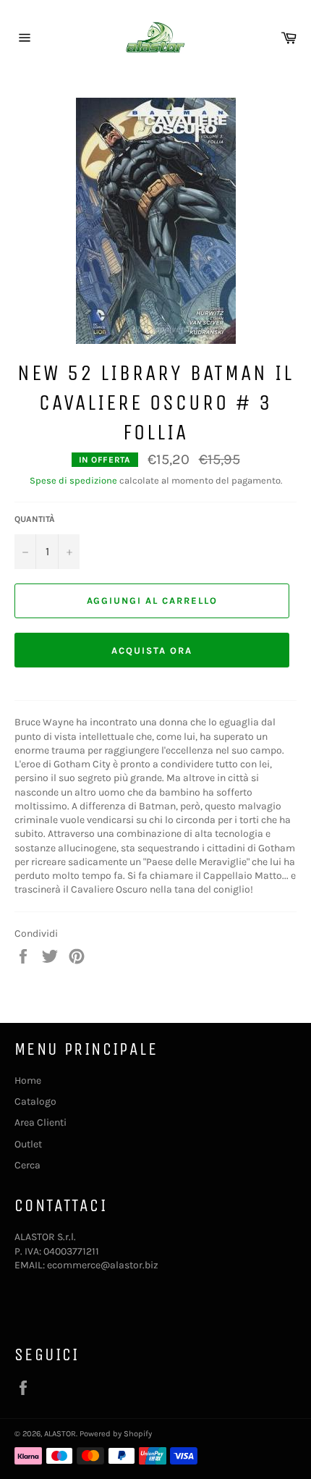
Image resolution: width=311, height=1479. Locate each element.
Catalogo (35, 1101)
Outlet (28, 1144)
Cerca (27, 1165)
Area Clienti (40, 1122)
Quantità (34, 519)
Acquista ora (151, 650)
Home (27, 1080)
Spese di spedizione (73, 480)
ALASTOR (60, 1433)
